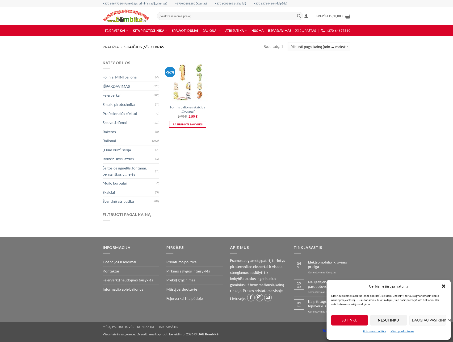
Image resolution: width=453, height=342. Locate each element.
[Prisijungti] (306, 16)
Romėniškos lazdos (118, 159)
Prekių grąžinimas (180, 280)
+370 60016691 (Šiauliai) (230, 3)
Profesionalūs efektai (120, 113)
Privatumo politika (374, 331)
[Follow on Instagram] (259, 297)
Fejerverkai (115, 31)
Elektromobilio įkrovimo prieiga (327, 264)
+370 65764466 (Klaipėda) (270, 3)
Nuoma (258, 31)
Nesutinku (388, 320)
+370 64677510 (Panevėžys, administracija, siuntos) (135, 3)
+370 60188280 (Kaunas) (191, 3)
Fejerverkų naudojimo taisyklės (128, 280)
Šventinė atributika (118, 201)
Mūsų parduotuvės (402, 331)
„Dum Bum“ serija (117, 150)
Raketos (109, 131)
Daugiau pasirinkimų (429, 320)
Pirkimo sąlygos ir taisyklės (188, 271)
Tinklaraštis (167, 327)
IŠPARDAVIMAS (279, 31)
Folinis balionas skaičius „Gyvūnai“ (187, 109)
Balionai (210, 31)
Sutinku (350, 320)
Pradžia (111, 47)
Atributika (234, 31)
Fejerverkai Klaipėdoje (184, 298)
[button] (443, 286)
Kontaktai (111, 271)
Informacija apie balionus (123, 289)
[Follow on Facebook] (251, 297)
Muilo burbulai (115, 183)
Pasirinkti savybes (187, 124)
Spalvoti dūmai (185, 31)
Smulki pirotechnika (119, 104)
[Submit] (299, 16)
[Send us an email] (268, 297)
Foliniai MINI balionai (120, 77)
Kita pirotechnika (148, 31)
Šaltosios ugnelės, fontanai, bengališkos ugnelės (125, 171)
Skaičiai (109, 192)
